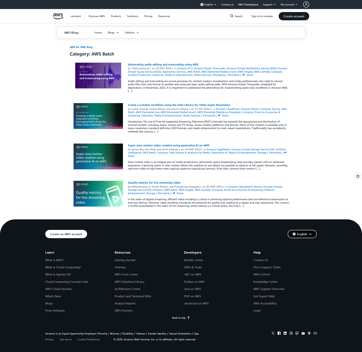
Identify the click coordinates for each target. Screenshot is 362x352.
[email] (315, 334)
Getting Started (125, 260)
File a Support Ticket (267, 267)
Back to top (179, 317)
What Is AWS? (54, 260)
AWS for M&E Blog (81, 47)
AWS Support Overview (269, 289)
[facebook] (279, 334)
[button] (97, 16)
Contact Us (260, 260)
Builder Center (193, 260)
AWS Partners (124, 310)
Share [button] (249, 74)
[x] (273, 334)
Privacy (49, 339)
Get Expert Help (264, 296)
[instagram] (291, 334)
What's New (53, 296)
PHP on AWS (192, 296)
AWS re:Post (261, 274)
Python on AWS (194, 282)
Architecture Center (127, 289)
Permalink (233, 74)
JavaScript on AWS (196, 303)
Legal (257, 310)
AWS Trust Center (126, 274)
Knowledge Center (265, 282)
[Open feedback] (357, 176)
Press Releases (55, 310)
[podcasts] (309, 334)
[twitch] (297, 334)
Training (120, 267)
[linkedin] (285, 334)
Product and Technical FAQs (133, 296)
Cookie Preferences (89, 339)
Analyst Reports (125, 303)
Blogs (49, 303)
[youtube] (303, 334)
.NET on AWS (192, 274)
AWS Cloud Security (58, 289)
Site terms (66, 339)
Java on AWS (192, 289)
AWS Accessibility (265, 303)
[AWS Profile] (306, 5)
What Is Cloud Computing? (63, 267)
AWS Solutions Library (129, 282)
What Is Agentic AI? (58, 274)
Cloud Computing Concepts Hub (66, 282)
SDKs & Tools (193, 267)
